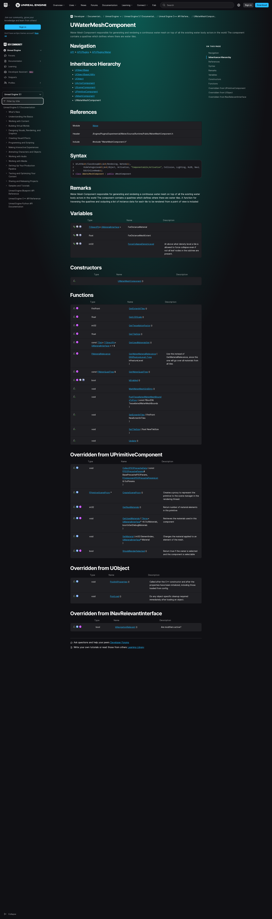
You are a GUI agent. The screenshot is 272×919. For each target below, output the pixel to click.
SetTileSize (134, 429)
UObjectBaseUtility (85, 74)
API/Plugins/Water (101, 52)
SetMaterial (128, 536)
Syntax (212, 66)
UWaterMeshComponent (129, 281)
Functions (213, 83)
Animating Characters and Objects (25, 152)
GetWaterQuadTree (138, 372)
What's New (14, 112)
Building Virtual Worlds (19, 126)
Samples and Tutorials (19, 185)
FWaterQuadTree (105, 372)
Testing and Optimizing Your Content (22, 175)
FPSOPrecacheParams (133, 471)
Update (132, 441)
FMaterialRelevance (101, 354)
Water (95, 125)
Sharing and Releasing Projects (23, 181)
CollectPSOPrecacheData (135, 468)
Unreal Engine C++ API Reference (25, 198)
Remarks (212, 70)
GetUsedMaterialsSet (139, 342)
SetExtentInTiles (137, 414)
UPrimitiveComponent (86, 91)
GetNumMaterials (131, 507)
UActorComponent (85, 83)
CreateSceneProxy (132, 492)
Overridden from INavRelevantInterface (227, 97)
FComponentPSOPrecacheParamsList (140, 478)
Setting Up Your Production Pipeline (22, 167)
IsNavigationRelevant (125, 627)
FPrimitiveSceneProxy (99, 492)
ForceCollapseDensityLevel (141, 244)
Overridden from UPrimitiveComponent (227, 88)
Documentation (95, 16)
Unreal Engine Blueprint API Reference (21, 192)
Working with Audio (18, 156)
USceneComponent (85, 87)
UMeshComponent (85, 96)
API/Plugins (83, 52)
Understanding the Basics (21, 116)
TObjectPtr (94, 227)
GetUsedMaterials (131, 518)
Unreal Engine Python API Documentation (21, 205)
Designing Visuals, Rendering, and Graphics (25, 132)
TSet (99, 342)
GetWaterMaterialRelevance (142, 354)
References (214, 61)
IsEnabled (133, 380)
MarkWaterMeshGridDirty (141, 389)
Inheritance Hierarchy (220, 57)
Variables (213, 75)
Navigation (214, 53)
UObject (79, 78)
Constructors (215, 79)
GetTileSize (134, 334)
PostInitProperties (118, 582)
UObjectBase (82, 70)
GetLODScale (135, 317)
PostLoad (114, 596)
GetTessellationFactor (139, 325)
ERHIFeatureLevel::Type (140, 357)
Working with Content (19, 121)
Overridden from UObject (221, 92)
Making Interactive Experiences (24, 147)
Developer (79, 16)
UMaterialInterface (110, 227)
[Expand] (6, 112)
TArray (145, 518)
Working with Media (18, 161)
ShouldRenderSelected (134, 551)
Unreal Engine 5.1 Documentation (19, 107)
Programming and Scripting (21, 142)
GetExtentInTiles (137, 308)
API (72, 52)
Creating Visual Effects (19, 138)
